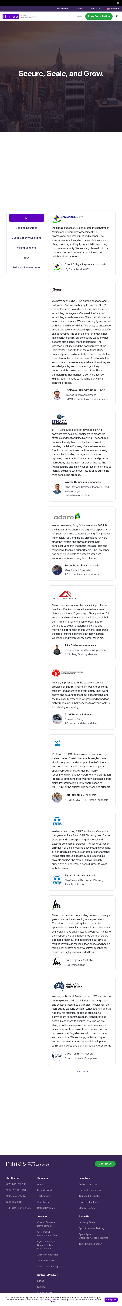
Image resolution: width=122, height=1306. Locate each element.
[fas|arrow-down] (61, 82)
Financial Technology (90, 1190)
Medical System (87, 1208)
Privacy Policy (51, 1299)
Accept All (111, 1299)
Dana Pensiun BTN (80, 269)
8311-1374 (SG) (14, 1202)
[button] (113, 9)
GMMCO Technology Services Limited (86, 399)
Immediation (78, 964)
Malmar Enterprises (86, 1058)
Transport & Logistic (89, 1196)
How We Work (44, 1190)
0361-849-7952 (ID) (16, 1184)
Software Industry (88, 1184)
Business (42, 1287)
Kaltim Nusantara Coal (77, 495)
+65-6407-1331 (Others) (19, 1208)
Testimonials (43, 1196)
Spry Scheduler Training (91, 1228)
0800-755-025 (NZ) (16, 1196)
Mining (40, 1280)
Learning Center (87, 1222)
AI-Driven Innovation (47, 1254)
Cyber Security (45, 1292)
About (40, 1184)
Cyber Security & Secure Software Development (46, 1245)
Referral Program (46, 1208)
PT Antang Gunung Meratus (81, 654)
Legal (82, 1202)
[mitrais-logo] (20, 16)
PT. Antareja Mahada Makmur (82, 723)
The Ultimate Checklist (90, 1244)
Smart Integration (46, 1260)
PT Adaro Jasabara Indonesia (82, 574)
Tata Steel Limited (75, 884)
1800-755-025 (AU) (16, 1190)
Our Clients (43, 1202)
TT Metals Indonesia (96, 799)
